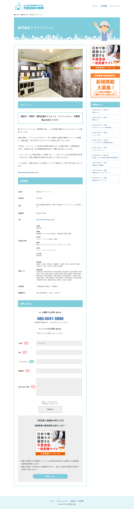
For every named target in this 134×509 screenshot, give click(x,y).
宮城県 (105, 170)
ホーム (95, 6)
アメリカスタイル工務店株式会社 (102, 142)
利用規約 (73, 501)
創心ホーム (95, 112)
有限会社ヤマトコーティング (101, 173)
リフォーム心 (96, 135)
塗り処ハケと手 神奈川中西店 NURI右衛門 (105, 157)
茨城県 (105, 178)
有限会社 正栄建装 (98, 165)
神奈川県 (25, 14)
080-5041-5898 (50, 318)
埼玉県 (105, 147)
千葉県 (105, 125)
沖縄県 (105, 132)
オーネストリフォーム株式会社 (101, 127)
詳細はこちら (50, 476)
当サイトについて (62, 501)
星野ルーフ (95, 120)
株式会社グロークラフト (99, 180)
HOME (17, 14)
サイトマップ (115, 6)
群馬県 (105, 117)
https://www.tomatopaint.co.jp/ (28, 172)
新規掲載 (104, 6)
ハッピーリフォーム (98, 150)
